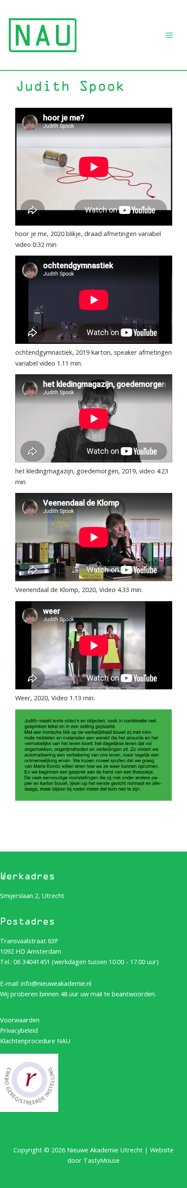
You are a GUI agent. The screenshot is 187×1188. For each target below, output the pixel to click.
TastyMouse (101, 1160)
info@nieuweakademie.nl (56, 983)
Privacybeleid (19, 1030)
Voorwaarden (20, 1019)
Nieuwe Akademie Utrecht (104, 21)
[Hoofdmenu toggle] (169, 35)
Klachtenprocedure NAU (35, 1040)
